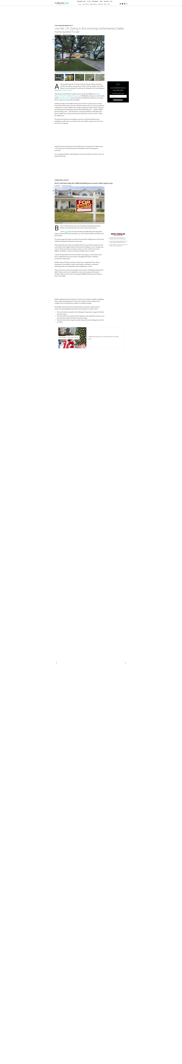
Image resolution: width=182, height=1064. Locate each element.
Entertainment (95, 1)
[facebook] (120, 4)
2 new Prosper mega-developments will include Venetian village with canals (118, 242)
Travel (101, 1)
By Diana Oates (58, 34)
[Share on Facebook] (53, 37)
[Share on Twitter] (53, 40)
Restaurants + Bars (81, 1)
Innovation (100, 4)
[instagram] (124, 4)
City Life (89, 1)
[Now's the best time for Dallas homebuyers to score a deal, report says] (80, 205)
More (109, 4)
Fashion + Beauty (93, 4)
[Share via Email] (53, 43)
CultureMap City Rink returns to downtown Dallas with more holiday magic (103, 338)
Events (105, 4)
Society (80, 4)
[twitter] (122, 4)
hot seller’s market (64, 98)
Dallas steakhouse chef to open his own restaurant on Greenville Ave (118, 245)
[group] (59, 77)
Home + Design (86, 4)
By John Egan (57, 185)
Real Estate (106, 1)
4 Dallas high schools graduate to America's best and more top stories (117, 238)
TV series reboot (65, 90)
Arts (111, 1)
